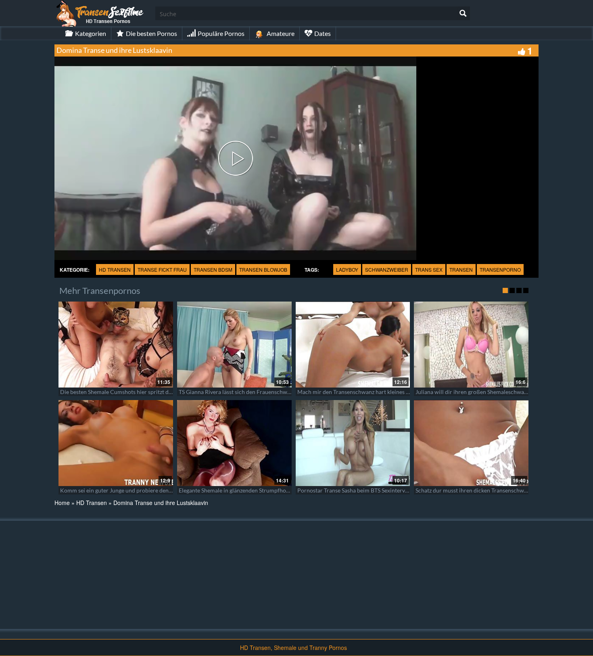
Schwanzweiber (386, 269)
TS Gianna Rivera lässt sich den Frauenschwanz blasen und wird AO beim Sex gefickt (283, 391)
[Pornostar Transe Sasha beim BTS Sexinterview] (353, 443)
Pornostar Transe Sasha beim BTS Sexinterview (355, 490)
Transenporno (500, 269)
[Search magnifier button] (463, 13)
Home (62, 503)
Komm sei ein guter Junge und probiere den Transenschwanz (135, 490)
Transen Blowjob (263, 269)
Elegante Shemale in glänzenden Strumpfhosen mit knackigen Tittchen (266, 490)
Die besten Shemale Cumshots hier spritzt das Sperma (127, 391)
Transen (461, 269)
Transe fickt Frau (162, 269)
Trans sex (429, 269)
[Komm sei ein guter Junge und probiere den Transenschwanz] (115, 443)
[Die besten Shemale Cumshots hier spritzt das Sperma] (115, 345)
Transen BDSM (213, 269)
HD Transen (115, 269)
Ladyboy (347, 269)
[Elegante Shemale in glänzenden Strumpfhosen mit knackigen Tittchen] (234, 443)
